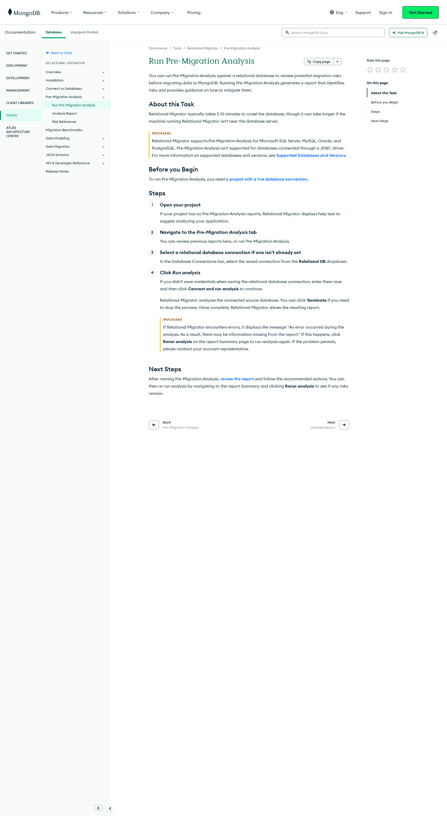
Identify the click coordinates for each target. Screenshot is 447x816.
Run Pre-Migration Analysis (73, 105)
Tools (177, 48)
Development (18, 78)
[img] (370, 70)
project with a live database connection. (269, 179)
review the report (237, 378)
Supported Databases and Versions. (311, 155)
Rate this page (378, 60)
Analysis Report (64, 113)
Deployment (16, 66)
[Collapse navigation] (110, 808)
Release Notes (57, 171)
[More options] (337, 61)
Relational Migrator (202, 48)
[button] (338, 12)
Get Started (420, 12)
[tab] (54, 31)
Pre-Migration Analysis (242, 48)
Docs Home (158, 48)
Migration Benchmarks (64, 130)
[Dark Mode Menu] (435, 32)
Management (18, 90)
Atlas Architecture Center (18, 132)
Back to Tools (61, 53)
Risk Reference (64, 122)
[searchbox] (333, 32)
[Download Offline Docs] (98, 808)
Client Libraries (20, 103)
